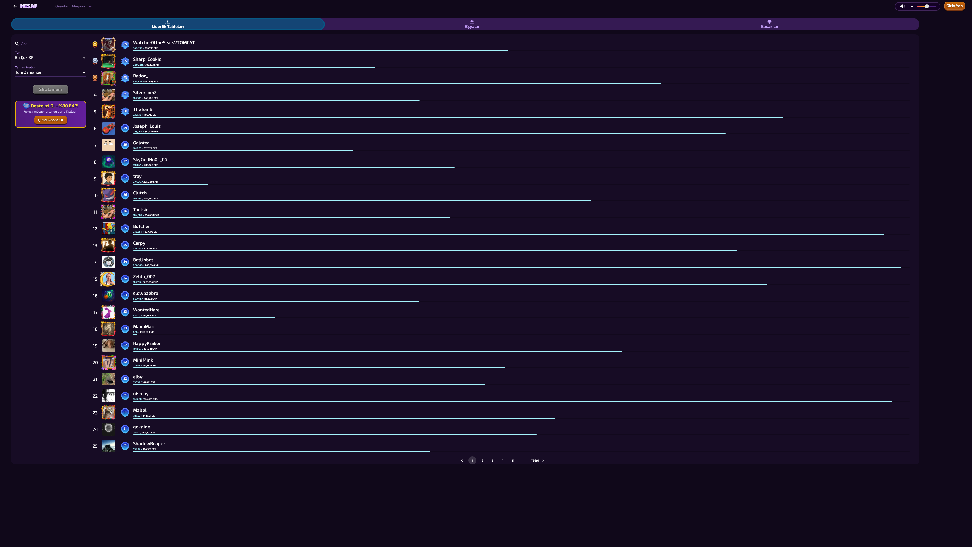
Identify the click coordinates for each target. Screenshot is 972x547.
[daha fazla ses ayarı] (911, 6)
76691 (534, 460)
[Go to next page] (543, 460)
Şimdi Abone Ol (50, 120)
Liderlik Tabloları (168, 26)
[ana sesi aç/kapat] (902, 6)
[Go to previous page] (462, 460)
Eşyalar (472, 26)
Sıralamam (50, 89)
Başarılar (770, 26)
